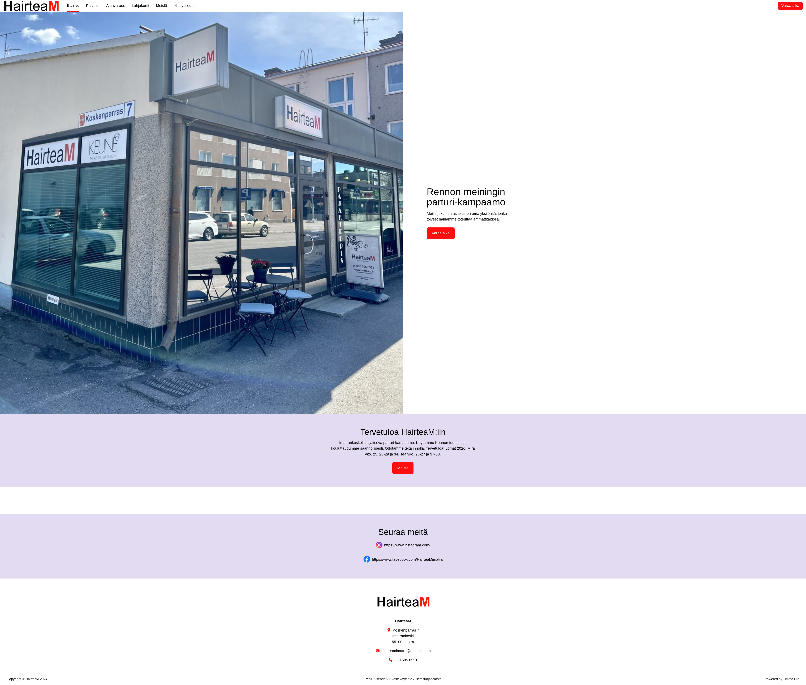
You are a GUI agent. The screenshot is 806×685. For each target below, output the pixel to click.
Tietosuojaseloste (428, 679)
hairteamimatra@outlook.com (406, 651)
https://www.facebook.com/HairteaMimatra (407, 559)
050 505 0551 (405, 660)
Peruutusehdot (375, 679)
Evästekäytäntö (400, 679)
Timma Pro (791, 679)
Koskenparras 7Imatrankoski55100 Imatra (405, 636)
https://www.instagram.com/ (407, 545)
